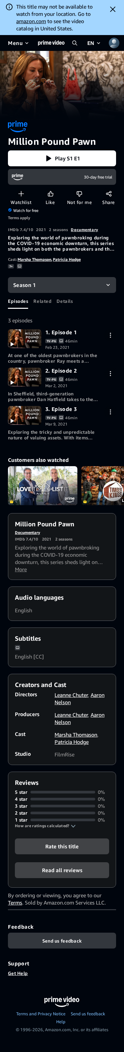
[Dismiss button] (112, 9)
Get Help (18, 973)
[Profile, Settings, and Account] (114, 43)
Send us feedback (88, 1013)
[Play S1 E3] (24, 415)
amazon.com (31, 21)
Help (60, 1021)
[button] (62, 158)
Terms (15, 902)
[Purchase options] (110, 335)
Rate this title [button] (62, 846)
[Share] (108, 193)
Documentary (84, 229)
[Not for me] (79, 193)
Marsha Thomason (34, 259)
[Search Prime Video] (74, 43)
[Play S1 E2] (24, 377)
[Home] (51, 43)
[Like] (50, 193)
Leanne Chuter (71, 695)
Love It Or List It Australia (42, 485)
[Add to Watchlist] (21, 193)
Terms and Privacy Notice (40, 1013)
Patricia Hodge (67, 259)
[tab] (18, 301)
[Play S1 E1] (24, 338)
